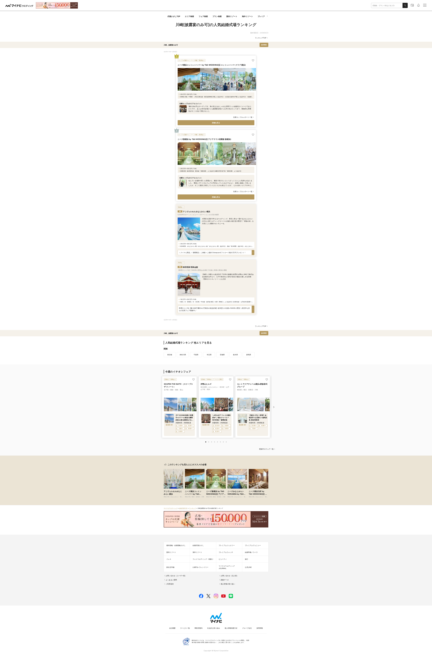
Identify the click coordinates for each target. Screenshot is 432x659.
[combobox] (386, 5)
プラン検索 (217, 16)
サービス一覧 (185, 628)
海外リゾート (247, 16)
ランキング (192, 508)
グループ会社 (247, 628)
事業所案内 (198, 628)
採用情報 (259, 628)
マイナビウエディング (170, 508)
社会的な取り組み (213, 628)
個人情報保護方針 (231, 628)
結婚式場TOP (183, 508)
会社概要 (172, 628)
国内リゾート (231, 16)
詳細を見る (216, 123)
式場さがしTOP (173, 16)
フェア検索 (203, 16)
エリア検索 (189, 16)
